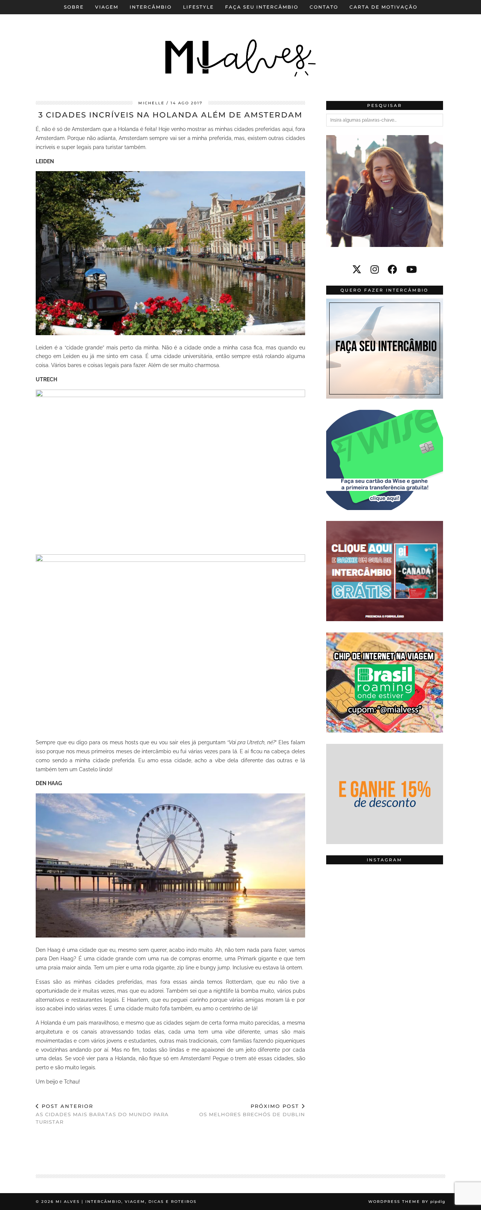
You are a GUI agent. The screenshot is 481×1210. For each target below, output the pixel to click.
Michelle (151, 103)
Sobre (74, 7)
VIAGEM (106, 7)
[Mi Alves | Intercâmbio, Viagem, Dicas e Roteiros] (240, 45)
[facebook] (392, 269)
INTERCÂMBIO (151, 7)
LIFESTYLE (198, 7)
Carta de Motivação (383, 7)
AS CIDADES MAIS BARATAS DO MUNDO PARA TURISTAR (102, 1114)
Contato (324, 7)
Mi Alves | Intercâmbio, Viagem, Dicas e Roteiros (126, 1201)
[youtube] (411, 269)
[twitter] (357, 269)
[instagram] (375, 269)
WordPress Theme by (406, 1201)
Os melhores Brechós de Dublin (252, 1110)
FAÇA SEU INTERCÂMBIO (261, 7)
